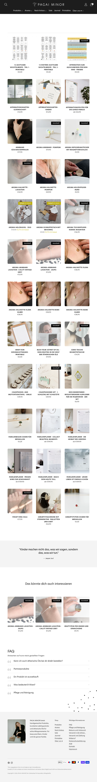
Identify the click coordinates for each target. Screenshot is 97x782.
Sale (50, 11)
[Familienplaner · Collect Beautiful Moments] (48, 421)
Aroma (27, 11)
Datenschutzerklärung (77, 741)
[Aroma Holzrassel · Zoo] (20, 211)
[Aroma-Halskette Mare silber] (77, 294)
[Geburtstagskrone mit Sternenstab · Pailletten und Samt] (48, 501)
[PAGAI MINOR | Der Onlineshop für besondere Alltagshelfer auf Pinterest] (9, 763)
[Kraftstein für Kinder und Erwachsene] (76, 610)
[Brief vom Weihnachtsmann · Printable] (20, 334)
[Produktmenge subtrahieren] (23, 72)
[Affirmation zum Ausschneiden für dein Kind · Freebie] (77, 49)
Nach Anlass (39, 11)
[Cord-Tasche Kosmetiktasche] (77, 334)
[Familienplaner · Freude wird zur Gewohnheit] (20, 461)
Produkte (17, 11)
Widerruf (72, 738)
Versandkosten (36, 767)
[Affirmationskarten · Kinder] (48, 91)
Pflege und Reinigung (77, 727)
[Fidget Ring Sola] (20, 501)
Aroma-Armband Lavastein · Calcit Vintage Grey (20, 270)
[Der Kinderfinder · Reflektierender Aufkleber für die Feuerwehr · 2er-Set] (77, 376)
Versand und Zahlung (77, 736)
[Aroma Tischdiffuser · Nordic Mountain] (77, 211)
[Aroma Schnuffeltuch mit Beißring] (48, 211)
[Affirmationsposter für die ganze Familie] (77, 91)
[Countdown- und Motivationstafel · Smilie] (20, 376)
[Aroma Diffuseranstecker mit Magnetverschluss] (77, 131)
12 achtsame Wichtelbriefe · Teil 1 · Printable (20, 67)
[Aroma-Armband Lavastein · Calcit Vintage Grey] (20, 251)
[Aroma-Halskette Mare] (48, 294)
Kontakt (72, 746)
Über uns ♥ (77, 11)
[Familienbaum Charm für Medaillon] (20, 421)
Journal (57, 11)
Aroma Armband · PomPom (48, 147)
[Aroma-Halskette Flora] (77, 251)
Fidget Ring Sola (19, 517)
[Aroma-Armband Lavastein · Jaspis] (48, 251)
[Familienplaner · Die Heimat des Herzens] (77, 421)
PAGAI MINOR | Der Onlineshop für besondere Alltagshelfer (34, 773)
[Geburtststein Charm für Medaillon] (77, 501)
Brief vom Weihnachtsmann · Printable (20, 352)
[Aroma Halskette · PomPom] (48, 171)
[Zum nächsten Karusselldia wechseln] (91, 611)
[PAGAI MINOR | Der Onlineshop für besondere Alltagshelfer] (48, 4)
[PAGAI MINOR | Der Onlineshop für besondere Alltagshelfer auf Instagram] (12, 763)
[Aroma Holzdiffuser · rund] (77, 171)
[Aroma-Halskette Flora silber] (20, 294)
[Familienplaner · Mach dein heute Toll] (48, 461)
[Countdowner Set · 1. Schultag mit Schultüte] (48, 376)
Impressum (73, 749)
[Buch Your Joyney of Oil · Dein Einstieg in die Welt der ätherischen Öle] (48, 334)
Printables (66, 11)
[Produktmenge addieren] (10, 72)
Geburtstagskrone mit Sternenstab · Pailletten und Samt (48, 519)
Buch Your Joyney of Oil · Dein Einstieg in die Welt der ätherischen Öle (48, 352)
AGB (70, 744)
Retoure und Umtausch (77, 730)
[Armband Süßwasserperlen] (20, 131)
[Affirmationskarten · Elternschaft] (20, 91)
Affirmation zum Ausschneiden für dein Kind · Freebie (77, 67)
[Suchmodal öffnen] (6, 4)
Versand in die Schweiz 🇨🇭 (78, 733)
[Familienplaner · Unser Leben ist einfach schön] (77, 461)
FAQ (70, 725)
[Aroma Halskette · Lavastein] (20, 171)
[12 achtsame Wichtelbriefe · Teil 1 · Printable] (20, 49)
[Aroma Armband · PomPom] (48, 131)
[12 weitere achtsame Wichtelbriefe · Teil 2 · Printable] (48, 49)
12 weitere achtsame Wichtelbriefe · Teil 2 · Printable (48, 67)
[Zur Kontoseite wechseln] (85, 4)
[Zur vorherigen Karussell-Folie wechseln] (6, 611)
